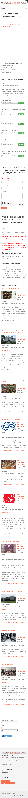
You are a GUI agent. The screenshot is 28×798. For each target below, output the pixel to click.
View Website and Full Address (21, 293)
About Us (16, 795)
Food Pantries (14, 4)
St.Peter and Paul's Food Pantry (11, 288)
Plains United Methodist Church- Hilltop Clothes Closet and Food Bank (13, 331)
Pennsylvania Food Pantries (14, 24)
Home (5, 24)
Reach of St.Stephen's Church (10, 541)
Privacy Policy (5, 767)
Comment (6, 191)
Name (5, 180)
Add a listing (4, 772)
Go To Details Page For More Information (12, 323)
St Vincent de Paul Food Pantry (10, 419)
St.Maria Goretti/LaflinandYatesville (11, 591)
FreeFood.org (6, 780)
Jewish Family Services (8, 630)
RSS (2, 770)
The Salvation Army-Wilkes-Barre (11, 492)
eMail (9, 185)
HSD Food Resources (8, 783)
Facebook (5, 770)
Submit (4, 208)
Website (7, 350)
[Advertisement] (14, 43)
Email (3, 350)
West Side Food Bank (7, 664)
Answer (21, 103)
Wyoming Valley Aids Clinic (9, 458)
